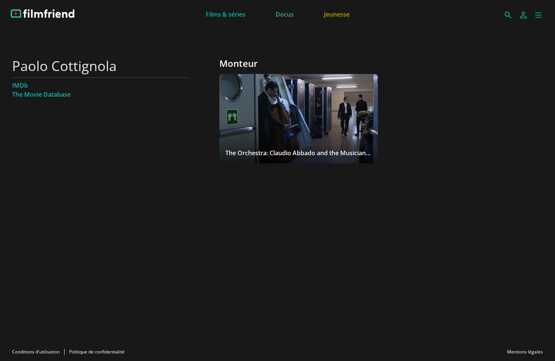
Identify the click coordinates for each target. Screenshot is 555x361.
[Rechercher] (508, 15)
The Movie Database (41, 94)
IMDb (20, 85)
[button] (538, 15)
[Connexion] (523, 15)
